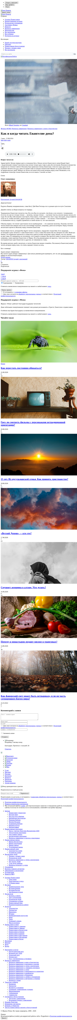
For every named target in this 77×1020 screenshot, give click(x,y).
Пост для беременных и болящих (20, 959)
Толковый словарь (15, 921)
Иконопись (12, 912)
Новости (8, 27)
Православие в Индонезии (18, 937)
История (8, 885)
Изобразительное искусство (18, 915)
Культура (8, 906)
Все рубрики (9, 34)
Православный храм (12, 849)
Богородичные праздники (18, 836)
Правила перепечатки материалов (16, 804)
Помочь (8, 10)
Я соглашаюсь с (15, 292)
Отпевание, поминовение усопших (21, 989)
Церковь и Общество (12, 1006)
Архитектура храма (15, 851)
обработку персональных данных (29, 294)
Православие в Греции (16, 932)
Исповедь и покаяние (16, 987)
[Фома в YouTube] (8, 763)
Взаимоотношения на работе (18, 905)
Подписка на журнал (12, 36)
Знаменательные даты (16, 887)
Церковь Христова (11, 1002)
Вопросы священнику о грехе (19, 969)
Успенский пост (14, 955)
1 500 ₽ (3, 276)
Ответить (8, 749)
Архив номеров (10, 783)
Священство (13, 995)
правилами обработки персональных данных (46, 797)
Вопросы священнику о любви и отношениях (24, 977)
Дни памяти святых (15, 834)
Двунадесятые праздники (17, 833)
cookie (23, 806)
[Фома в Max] (7, 767)
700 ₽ (3, 274)
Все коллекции (10, 50)
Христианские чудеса (16, 881)
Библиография (14, 827)
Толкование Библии (15, 823)
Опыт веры (13, 879)
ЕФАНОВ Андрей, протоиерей (16, 259)
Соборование (13, 993)
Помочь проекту (6, 290)
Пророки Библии (15, 820)
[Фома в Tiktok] (8, 761)
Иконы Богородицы (15, 842)
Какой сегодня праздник (13, 42)
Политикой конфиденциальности (12, 799)
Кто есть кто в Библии (16, 816)
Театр (11, 919)
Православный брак (16, 903)
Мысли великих (14, 923)
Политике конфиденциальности (61, 1016)
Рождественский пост (16, 951)
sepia (8, 140)
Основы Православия (12, 19)
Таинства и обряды (11, 982)
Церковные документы (13, 1004)
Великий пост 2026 (15, 953)
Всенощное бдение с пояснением (20, 1000)
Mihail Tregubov (14, 125)
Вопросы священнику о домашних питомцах (24, 968)
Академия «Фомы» (11, 25)
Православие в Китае (16, 939)
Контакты (8, 776)
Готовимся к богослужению (14, 997)
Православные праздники (14, 829)
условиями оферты (20, 292)
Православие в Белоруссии (18, 930)
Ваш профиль (10, 5)
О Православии (14, 883)
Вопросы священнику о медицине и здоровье (24, 978)
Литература (13, 910)
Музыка (11, 914)
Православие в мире (12, 924)
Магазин (8, 772)
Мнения (7, 943)
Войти (14, 56)
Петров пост (13, 957)
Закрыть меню (6, 12)
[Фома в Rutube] (8, 765)
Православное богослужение (15, 46)
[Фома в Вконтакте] (9, 756)
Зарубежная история (16, 892)
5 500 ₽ (3, 279)
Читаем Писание (14, 822)
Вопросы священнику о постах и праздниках (24, 838)
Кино (11, 917)
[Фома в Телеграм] (9, 760)
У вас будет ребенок (15, 863)
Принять (4, 1018)
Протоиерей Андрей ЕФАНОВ (11, 199)
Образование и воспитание (14, 870)
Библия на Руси (14, 825)
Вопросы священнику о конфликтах (21, 973)
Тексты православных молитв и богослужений (21, 1007)
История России (14, 890)
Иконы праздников (15, 843)
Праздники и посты (11, 950)
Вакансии (8, 779)
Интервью (8, 941)
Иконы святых (14, 845)
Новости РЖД (9, 874)
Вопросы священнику (12, 28)
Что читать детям (15, 861)
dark (5, 140)
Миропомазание (14, 991)
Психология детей (15, 858)
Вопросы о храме (15, 980)
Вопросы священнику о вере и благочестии (42, 128)
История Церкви (14, 888)
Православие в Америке (17, 926)
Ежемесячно (19, 283)
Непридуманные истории (13, 21)
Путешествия (9, 872)
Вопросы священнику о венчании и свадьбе (24, 964)
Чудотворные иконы (16, 847)
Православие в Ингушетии (18, 935)
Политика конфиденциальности (16, 802)
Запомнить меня (8, 733)
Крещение (12, 984)
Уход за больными (15, 897)
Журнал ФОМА (6, 128)
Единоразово (7, 283)
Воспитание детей (11, 854)
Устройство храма (15, 852)
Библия (7, 811)
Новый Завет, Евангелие (17, 813)
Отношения (9, 867)
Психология (9, 894)
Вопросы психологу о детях (18, 865)
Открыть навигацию (12, 2)
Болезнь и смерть (15, 896)
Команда (8, 777)
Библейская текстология (17, 818)
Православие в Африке (17, 928)
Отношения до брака (16, 901)
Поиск (7, 7)
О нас (7, 770)
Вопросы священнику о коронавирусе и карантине (26, 971)
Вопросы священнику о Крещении (21, 975)
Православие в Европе (16, 933)
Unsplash (25, 125)
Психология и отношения (13, 23)
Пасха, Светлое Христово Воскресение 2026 (24, 831)
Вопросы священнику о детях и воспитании (24, 860)
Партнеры (8, 781)
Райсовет (8, 44)
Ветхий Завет (13, 814)
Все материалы (10, 32)
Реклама (7, 774)
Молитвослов (9, 30)
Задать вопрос (5, 257)
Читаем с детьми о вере (13, 48)
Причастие (12, 986)
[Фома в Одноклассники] (11, 758)
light (2, 140)
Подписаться (24, 793)
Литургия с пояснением (17, 998)
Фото (6, 944)
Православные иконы (12, 840)
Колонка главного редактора (14, 869)
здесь (49, 286)
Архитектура (13, 908)
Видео (7, 946)
